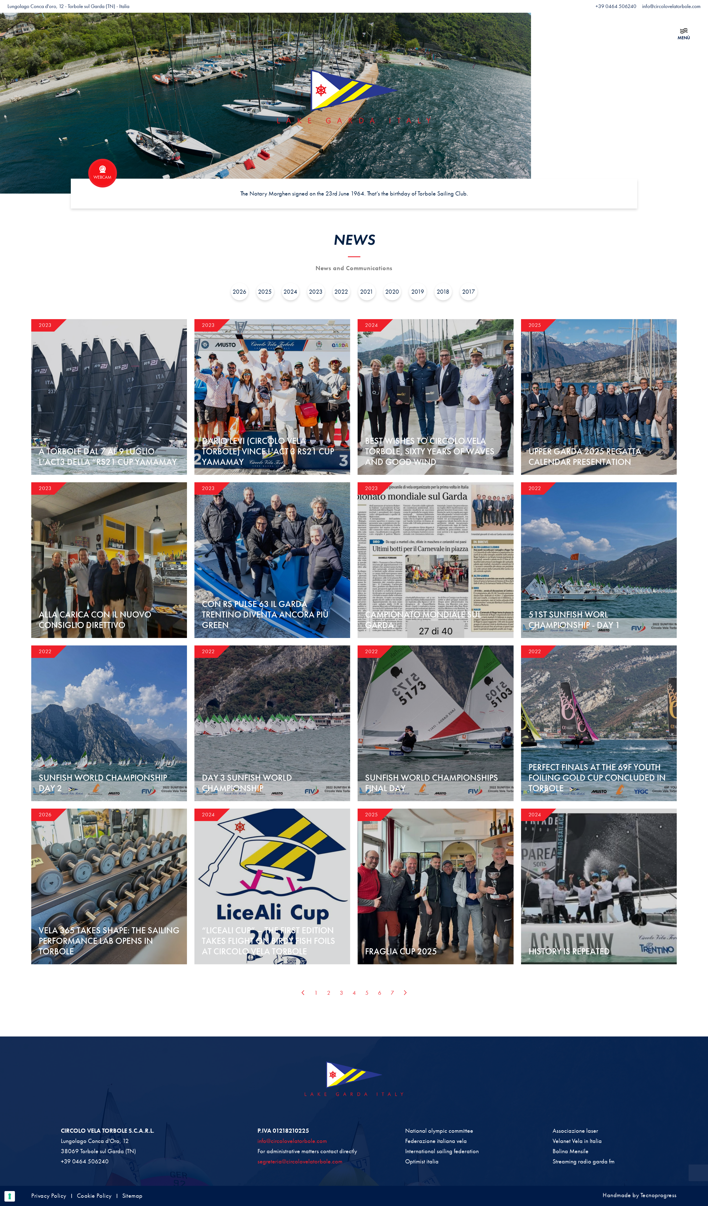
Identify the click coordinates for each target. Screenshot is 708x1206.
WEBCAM (102, 177)
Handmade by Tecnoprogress (639, 1195)
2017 (468, 291)
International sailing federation (442, 1151)
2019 (417, 291)
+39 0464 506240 (85, 1161)
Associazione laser (575, 1130)
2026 (239, 291)
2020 (392, 291)
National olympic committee (439, 1130)
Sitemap (132, 1196)
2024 (290, 291)
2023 (316, 291)
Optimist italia (422, 1161)
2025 (265, 291)
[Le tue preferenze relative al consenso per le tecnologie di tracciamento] (9, 1196)
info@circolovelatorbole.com (292, 1141)
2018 (443, 291)
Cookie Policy (94, 1196)
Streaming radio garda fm (584, 1161)
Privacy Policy (48, 1196)
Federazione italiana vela (436, 1141)
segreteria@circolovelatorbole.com (299, 1161)
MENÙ (684, 38)
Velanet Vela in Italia (577, 1141)
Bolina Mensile (571, 1151)
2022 (341, 291)
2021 (366, 291)
